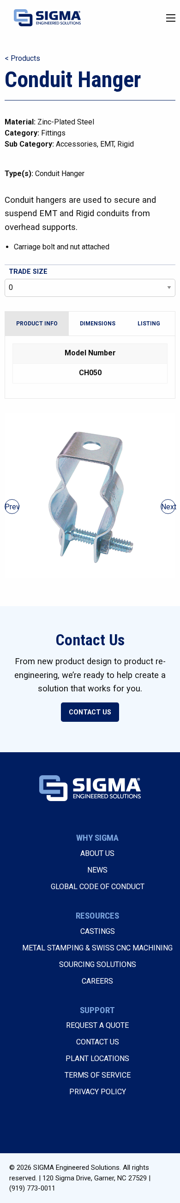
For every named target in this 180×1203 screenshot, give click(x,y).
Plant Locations (97, 1058)
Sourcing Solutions (97, 964)
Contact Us (90, 712)
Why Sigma (97, 837)
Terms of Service (98, 1075)
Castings (97, 931)
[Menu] (170, 18)
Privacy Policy (97, 1091)
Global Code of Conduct (97, 886)
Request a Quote (97, 1025)
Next (168, 506)
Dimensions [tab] (97, 323)
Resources (97, 915)
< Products (22, 58)
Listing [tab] (149, 323)
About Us (97, 853)
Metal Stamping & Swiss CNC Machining (97, 948)
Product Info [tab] (37, 323)
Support (97, 1010)
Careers (97, 981)
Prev (12, 506)
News (97, 870)
